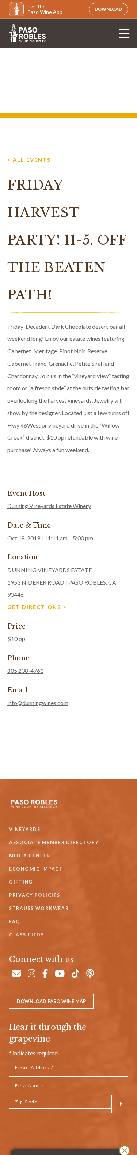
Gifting (21, 882)
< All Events (29, 160)
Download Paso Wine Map (51, 1001)
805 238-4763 (25, 670)
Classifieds (26, 934)
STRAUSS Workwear (39, 908)
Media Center (29, 855)
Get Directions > (37, 607)
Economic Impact (36, 869)
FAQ (14, 921)
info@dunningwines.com (37, 702)
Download (108, 9)
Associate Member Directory (54, 842)
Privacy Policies (34, 895)
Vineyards (24, 829)
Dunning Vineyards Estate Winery (49, 505)
